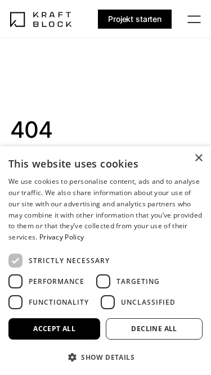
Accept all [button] (54, 328)
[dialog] (105, 260)
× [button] (198, 158)
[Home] (41, 19)
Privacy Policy (61, 237)
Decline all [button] (154, 328)
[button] (105, 356)
